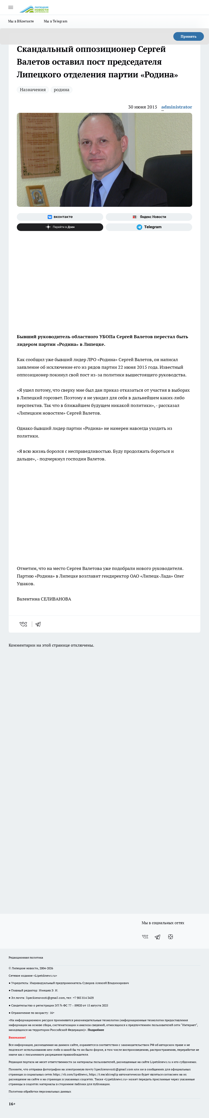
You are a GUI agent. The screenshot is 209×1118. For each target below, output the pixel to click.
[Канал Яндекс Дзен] (60, 227)
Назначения (33, 89)
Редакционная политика (26, 957)
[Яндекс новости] (149, 217)
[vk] (23, 624)
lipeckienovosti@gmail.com (45, 998)
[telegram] (40, 624)
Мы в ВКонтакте (21, 21)
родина (61, 89)
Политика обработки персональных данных (40, 1091)
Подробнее (96, 1030)
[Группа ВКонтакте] (60, 217)
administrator (176, 107)
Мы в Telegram (56, 21)
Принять (189, 36)
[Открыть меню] (11, 7)
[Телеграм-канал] (149, 227)
